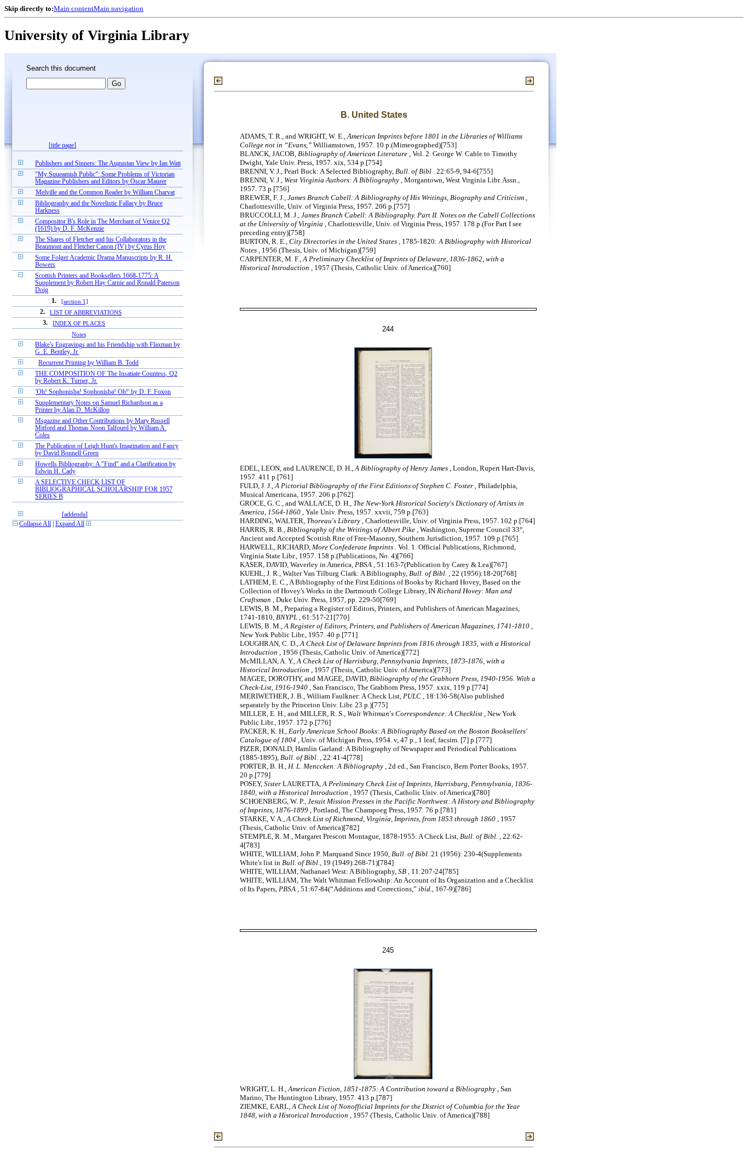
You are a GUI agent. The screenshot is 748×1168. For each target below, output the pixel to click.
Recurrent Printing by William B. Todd (88, 363)
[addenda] (75, 514)
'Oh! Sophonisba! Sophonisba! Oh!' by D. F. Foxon (103, 392)
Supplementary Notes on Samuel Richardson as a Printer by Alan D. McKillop (99, 406)
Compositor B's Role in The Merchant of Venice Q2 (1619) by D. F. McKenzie (102, 225)
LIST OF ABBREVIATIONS (86, 312)
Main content (74, 8)
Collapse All (35, 524)
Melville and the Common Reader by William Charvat (105, 192)
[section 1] (74, 301)
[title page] (62, 145)
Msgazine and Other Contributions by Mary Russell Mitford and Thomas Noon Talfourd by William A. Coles (102, 428)
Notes (79, 334)
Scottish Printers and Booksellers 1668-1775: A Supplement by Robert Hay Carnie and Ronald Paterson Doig (107, 283)
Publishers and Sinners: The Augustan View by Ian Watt (108, 163)
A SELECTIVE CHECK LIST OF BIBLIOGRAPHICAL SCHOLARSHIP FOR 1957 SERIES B (103, 489)
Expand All (69, 524)
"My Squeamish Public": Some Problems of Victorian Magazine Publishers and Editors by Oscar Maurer (105, 178)
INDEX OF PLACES (79, 323)
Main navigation (118, 8)
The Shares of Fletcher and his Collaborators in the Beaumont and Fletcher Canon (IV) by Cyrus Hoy (100, 243)
